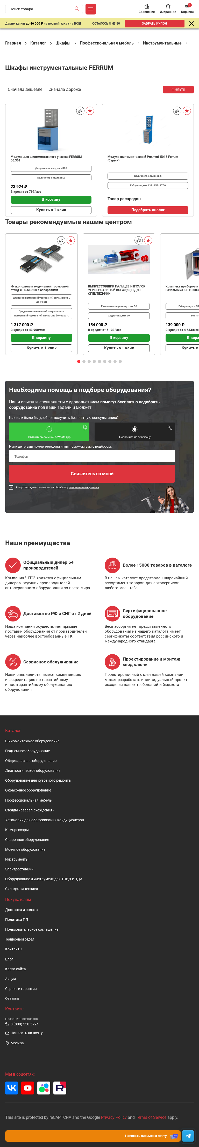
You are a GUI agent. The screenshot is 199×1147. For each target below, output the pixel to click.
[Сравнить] (80, 111)
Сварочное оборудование (27, 840)
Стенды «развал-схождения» (29, 810)
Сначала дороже (64, 89)
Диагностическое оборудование (32, 771)
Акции (10, 979)
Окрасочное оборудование (28, 790)
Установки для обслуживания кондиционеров (44, 820)
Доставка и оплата (21, 910)
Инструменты (17, 859)
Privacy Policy (114, 1117)
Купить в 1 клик (51, 210)
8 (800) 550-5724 (25, 1024)
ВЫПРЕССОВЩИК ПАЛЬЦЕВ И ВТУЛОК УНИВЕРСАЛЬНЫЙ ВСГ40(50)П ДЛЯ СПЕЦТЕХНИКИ (116, 290)
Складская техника (21, 889)
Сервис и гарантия (21, 989)
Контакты (13, 949)
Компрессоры (17, 830)
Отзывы (12, 999)
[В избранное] (90, 111)
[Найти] (78, 9)
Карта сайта (15, 969)
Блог (9, 959)
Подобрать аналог (148, 210)
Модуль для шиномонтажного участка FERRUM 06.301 (46, 158)
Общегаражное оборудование (30, 761)
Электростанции (19, 869)
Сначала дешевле (25, 89)
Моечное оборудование (25, 850)
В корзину (51, 199)
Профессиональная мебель (28, 800)
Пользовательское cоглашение (31, 929)
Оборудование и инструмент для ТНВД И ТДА (43, 879)
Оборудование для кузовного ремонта (38, 780)
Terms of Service (151, 1117)
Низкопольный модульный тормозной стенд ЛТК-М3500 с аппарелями (40, 288)
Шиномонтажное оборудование (32, 741)
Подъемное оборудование (27, 751)
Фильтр (178, 89)
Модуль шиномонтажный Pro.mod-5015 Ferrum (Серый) (143, 158)
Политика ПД (16, 920)
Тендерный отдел (19, 939)
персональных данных (84, 487)
